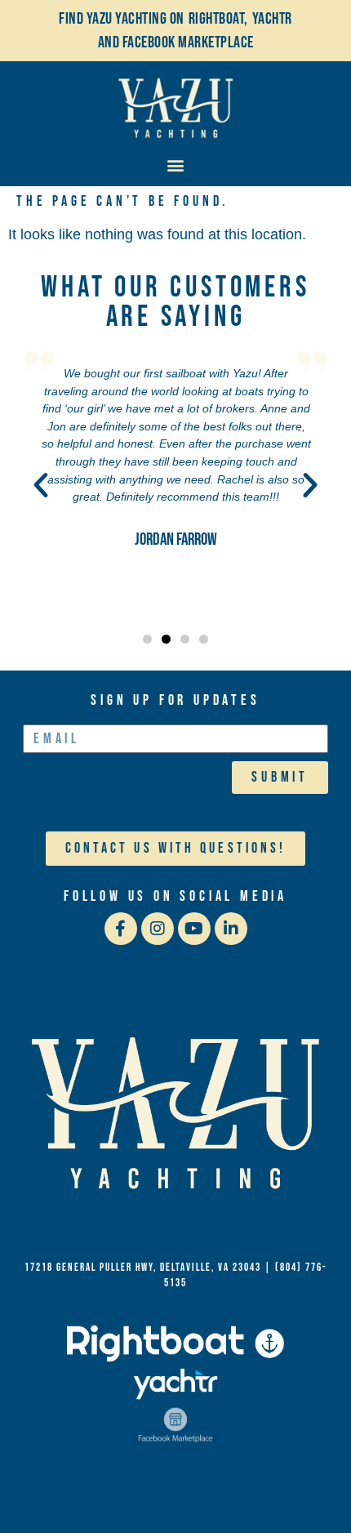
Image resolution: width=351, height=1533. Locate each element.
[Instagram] (157, 928)
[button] (175, 164)
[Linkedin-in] (231, 928)
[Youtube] (194, 928)
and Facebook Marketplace (176, 42)
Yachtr (272, 19)
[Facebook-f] (120, 928)
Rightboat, (218, 19)
